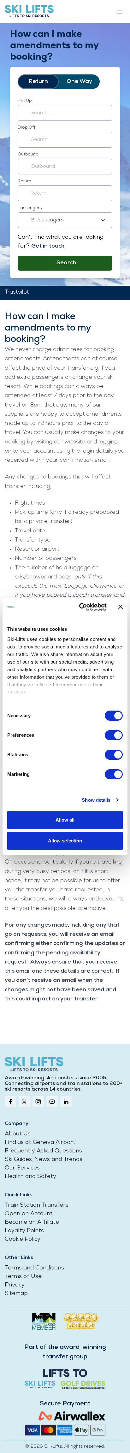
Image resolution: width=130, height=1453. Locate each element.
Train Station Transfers (36, 1205)
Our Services (22, 1168)
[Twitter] (24, 1101)
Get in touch (47, 246)
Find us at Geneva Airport (40, 1142)
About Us (18, 1134)
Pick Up (25, 101)
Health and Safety (30, 1177)
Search (66, 263)
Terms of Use (23, 1277)
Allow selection (65, 840)
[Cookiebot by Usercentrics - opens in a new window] (80, 607)
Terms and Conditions (34, 1268)
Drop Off (26, 128)
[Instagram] (38, 1101)
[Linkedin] (66, 1101)
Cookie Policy (22, 1239)
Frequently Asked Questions (43, 1151)
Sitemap (16, 1294)
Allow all (65, 820)
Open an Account (29, 1214)
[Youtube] (52, 1101)
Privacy (15, 1285)
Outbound (28, 154)
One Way (79, 82)
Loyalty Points (24, 1231)
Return (38, 82)
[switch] (114, 735)
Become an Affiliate (32, 1222)
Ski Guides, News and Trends (43, 1160)
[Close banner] (120, 607)
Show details (96, 800)
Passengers (30, 208)
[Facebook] (10, 1101)
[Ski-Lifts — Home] (29, 11)
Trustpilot (17, 292)
